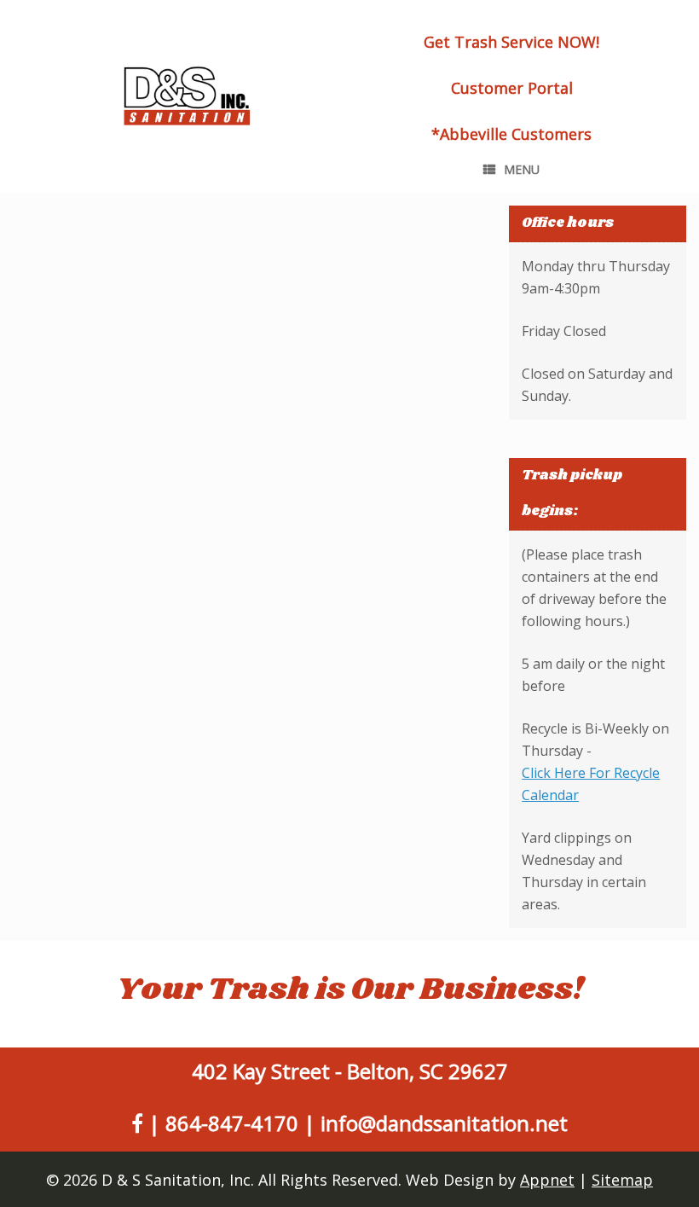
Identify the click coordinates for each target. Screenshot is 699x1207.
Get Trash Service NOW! (511, 42)
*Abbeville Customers (511, 134)
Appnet (547, 1179)
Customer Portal (512, 88)
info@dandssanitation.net (444, 1123)
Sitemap (622, 1179)
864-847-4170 (231, 1123)
